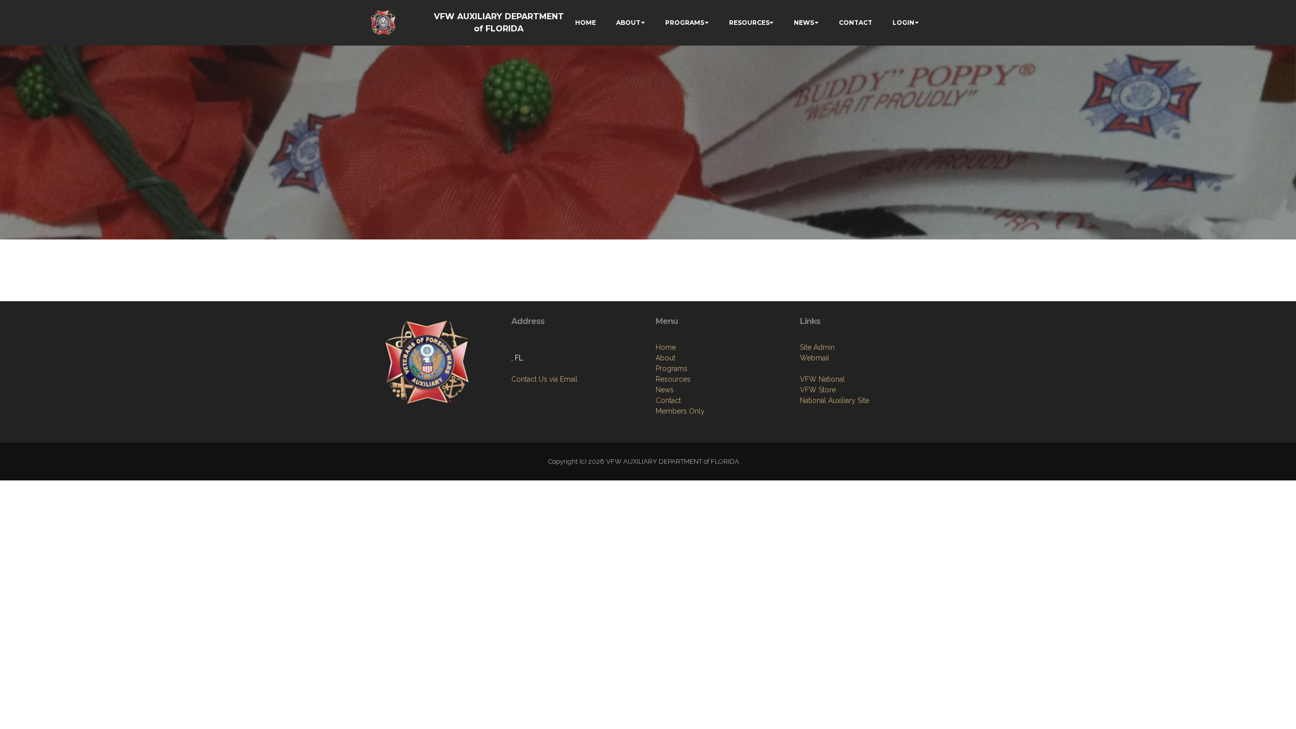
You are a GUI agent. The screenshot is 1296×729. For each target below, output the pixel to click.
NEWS (804, 22)
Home (666, 347)
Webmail (814, 358)
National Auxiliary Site (834, 400)
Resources (673, 379)
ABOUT (628, 22)
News (665, 390)
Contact (668, 400)
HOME (585, 22)
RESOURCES (749, 22)
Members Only (680, 411)
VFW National (822, 379)
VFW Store (818, 390)
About (665, 358)
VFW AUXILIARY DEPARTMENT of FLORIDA (499, 22)
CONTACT (855, 22)
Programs (671, 368)
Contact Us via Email (544, 379)
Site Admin (817, 347)
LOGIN (903, 22)
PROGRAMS (684, 22)
